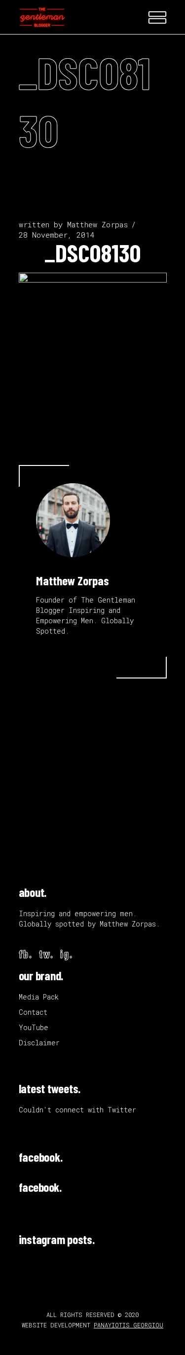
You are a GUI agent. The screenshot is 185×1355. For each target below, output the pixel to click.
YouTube (33, 1027)
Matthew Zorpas (97, 224)
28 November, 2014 (56, 235)
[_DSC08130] (73, 520)
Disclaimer (39, 1042)
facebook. (41, 1156)
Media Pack (39, 996)
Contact (33, 1012)
